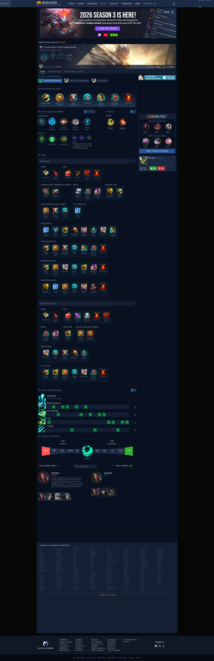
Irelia (75, 554)
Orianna (110, 566)
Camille (42, 589)
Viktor (143, 587)
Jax (74, 562)
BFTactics (95, 640)
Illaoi (75, 552)
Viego (143, 585)
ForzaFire (79, 648)
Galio (58, 576)
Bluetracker (111, 642)
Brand (42, 581)
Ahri (41, 550)
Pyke (108, 574)
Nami (109, 548)
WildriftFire (63, 648)
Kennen (76, 587)
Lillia (91, 560)
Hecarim (60, 589)
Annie (42, 564)
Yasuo (159, 560)
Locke (92, 564)
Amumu (42, 560)
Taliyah (143, 550)
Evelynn (59, 566)
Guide (42, 71)
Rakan (109, 579)
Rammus (110, 581)
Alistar (42, 556)
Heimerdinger (78, 548)
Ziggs (159, 577)
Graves (59, 585)
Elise (58, 564)
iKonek (62, 42)
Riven (126, 550)
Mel (91, 579)
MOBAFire (63, 640)
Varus (143, 574)
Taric (142, 554)
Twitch (143, 568)
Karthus (76, 577)
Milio (92, 581)
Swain (126, 585)
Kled (91, 550)
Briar (41, 585)
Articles (138, 658)
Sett (125, 564)
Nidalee (109, 556)
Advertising (101, 658)
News (137, 3)
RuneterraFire (64, 650)
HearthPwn (111, 644)
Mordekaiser (94, 585)
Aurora (42, 572)
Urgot (143, 572)
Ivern (75, 556)
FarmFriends (80, 646)
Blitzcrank (43, 579)
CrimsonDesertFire (130, 640)
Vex (142, 581)
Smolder (127, 579)
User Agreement (78, 658)
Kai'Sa (75, 572)
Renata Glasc (111, 587)
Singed (126, 572)
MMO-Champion (97, 650)
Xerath (159, 556)
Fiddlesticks (61, 570)
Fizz (58, 574)
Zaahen (160, 570)
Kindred (92, 548)
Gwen (59, 587)
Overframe (111, 648)
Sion (125, 574)
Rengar (126, 548)
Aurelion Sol (44, 570)
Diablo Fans (111, 646)
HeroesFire (79, 650)
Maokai (92, 576)
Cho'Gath (60, 550)
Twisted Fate (145, 566)
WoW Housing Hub (98, 648)
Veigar (143, 577)
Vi (141, 583)
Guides (81, 3)
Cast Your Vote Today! (144, 168)
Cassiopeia (60, 548)
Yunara (159, 566)
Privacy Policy (91, 658)
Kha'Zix (75, 589)
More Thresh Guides (73, 71)
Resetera (79, 644)
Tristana (143, 560)
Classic (103, 3)
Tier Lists (114, 3)
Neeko (109, 554)
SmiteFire (79, 640)
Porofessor (63, 644)
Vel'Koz (143, 579)
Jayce (75, 564)
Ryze (125, 554)
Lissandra (93, 562)
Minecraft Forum (97, 644)
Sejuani (126, 558)
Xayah (159, 554)
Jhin (74, 566)
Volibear (160, 548)
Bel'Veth (42, 577)
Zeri (158, 576)
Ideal (106, 475)
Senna (126, 560)
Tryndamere (145, 564)
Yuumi (159, 568)
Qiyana (109, 576)
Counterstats (64, 646)
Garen (59, 579)
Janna (75, 558)
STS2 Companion (113, 650)
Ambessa (43, 558)
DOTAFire (79, 642)
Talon (143, 552)
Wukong (160, 552)
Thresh (143, 558)
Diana (59, 556)
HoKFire (126, 642)
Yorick (159, 564)
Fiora (58, 572)
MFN (6, 3)
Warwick (160, 550)
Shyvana (127, 570)
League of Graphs (66, 642)
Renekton (110, 589)
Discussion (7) (54, 71)
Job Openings (111, 658)
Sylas (125, 587)
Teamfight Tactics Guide (107, 595)
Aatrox (42, 548)
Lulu (91, 568)
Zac (158, 572)
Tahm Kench (145, 548)
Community (126, 3)
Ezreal (59, 568)
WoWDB (95, 646)
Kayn (75, 585)
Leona (92, 558)
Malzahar (93, 574)
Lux (91, 570)
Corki (58, 552)
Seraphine (127, 562)
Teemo (143, 556)
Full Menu (148, 3)
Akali (41, 552)
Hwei (75, 550)
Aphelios (43, 566)
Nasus (109, 550)
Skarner (126, 577)
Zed (158, 574)
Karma (75, 576)
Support (131, 658)
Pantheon (110, 570)
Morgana (93, 587)
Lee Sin (92, 556)
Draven (59, 560)
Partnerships (122, 658)
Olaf (108, 564)
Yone (159, 562)
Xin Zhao (160, 558)
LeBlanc (93, 554)
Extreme (54, 475)
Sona (125, 581)
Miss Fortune (94, 583)
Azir (41, 574)
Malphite (93, 572)
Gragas (59, 583)
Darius (59, 554)
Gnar (58, 581)
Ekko (58, 562)
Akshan (42, 554)
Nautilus (110, 552)
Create (71, 3)
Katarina (76, 581)
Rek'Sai (109, 583)
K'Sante (76, 570)
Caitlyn (42, 587)
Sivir (125, 576)
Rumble (126, 552)
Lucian (92, 566)
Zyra (158, 583)
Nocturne (110, 560)
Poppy (109, 572)
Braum (42, 583)
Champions (92, 3)
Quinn (109, 577)
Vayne (143, 576)
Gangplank (60, 577)
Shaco (126, 566)
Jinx (74, 568)
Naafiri (92, 589)
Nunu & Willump (112, 562)
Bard (41, 576)
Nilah (109, 558)
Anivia (42, 562)
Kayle (75, 583)
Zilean (159, 579)
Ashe (41, 568)
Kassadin (76, 579)
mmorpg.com (112, 640)
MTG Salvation (97, 642)
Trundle (143, 562)
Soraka (126, 583)
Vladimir (143, 589)
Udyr (142, 570)
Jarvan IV (76, 560)
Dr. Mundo (60, 558)
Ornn (108, 568)
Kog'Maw (93, 552)
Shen (125, 568)
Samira (126, 556)
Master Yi (93, 577)
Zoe (158, 581)
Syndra (126, 589)
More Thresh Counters (157, 151)
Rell (108, 585)
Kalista (75, 574)
